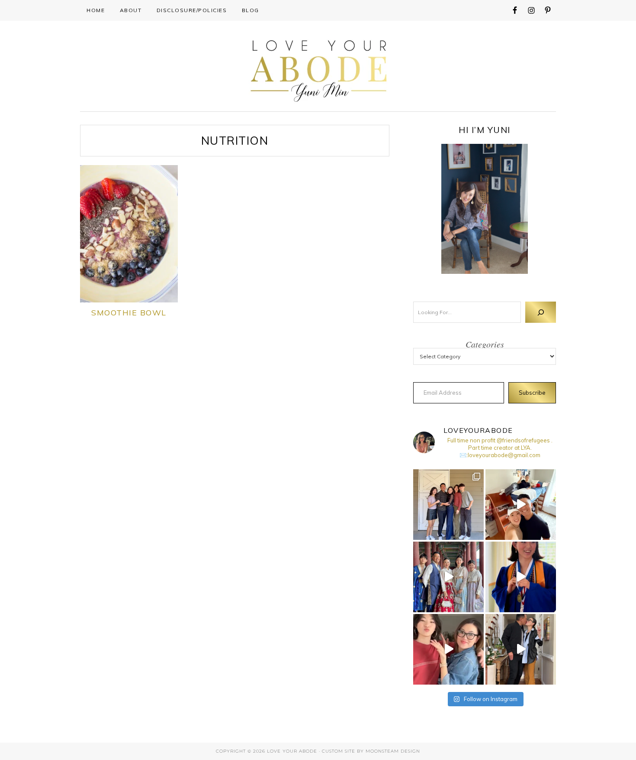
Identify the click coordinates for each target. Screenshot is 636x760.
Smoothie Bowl (129, 313)
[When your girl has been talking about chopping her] (448, 649)
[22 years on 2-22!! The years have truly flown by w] (520, 649)
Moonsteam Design (393, 751)
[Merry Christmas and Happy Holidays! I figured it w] (448, 504)
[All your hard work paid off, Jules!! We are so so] (520, 577)
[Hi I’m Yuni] (484, 209)
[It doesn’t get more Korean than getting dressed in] (448, 577)
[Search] (540, 312)
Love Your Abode (318, 68)
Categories (485, 344)
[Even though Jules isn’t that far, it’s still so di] (520, 504)
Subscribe (532, 392)
